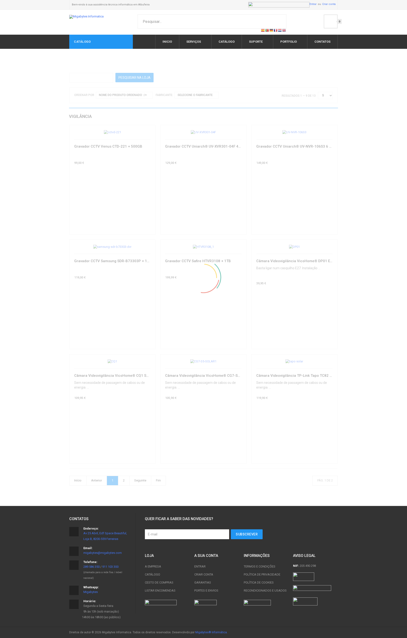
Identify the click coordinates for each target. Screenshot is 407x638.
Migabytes (90, 592)
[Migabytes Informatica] (86, 17)
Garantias (202, 582)
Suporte (256, 41)
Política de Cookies (259, 582)
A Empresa (153, 566)
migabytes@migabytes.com (102, 553)
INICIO (167, 41)
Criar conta (329, 4)
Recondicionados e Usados (265, 590)
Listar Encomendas (160, 590)
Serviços (193, 41)
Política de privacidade (262, 574)
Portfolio (288, 41)
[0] (331, 21)
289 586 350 (91, 566)
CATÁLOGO (227, 41)
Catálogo (152, 574)
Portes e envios (206, 590)
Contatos (322, 41)
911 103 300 (110, 566)
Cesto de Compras (159, 582)
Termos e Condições (259, 566)
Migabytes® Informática (211, 632)
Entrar (313, 4)
